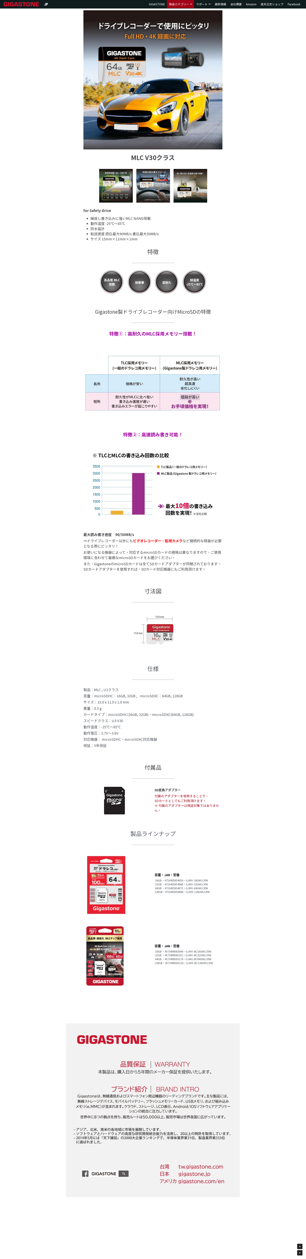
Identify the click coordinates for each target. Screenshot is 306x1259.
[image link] (21, 3)
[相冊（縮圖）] (116, 186)
